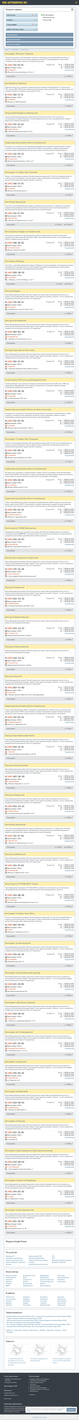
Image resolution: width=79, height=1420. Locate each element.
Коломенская (27, 1283)
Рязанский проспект (47, 1281)
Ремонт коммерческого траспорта (37, 1383)
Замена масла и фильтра (14, 1260)
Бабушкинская (28, 1286)
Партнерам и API (10, 1386)
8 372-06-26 (14, 391)
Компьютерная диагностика (38, 1264)
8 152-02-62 (14, 124)
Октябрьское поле (29, 1275)
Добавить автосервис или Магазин (13, 1379)
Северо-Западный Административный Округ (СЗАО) (24, 1318)
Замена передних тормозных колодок (16, 1263)
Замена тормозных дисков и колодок (38, 1261)
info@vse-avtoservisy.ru (11, 1395)
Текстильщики (10, 1299)
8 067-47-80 (14, 687)
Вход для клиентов (10, 1382)
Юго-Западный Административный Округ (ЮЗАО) (23, 1324)
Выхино (42, 1283)
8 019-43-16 (14, 746)
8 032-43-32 (14, 598)
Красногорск (34, 1330)
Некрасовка (62, 1305)
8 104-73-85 (14, 865)
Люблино (9, 1305)
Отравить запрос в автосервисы (39, 1379)
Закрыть (71, 1410)
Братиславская (45, 1286)
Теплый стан (27, 1279)
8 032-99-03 (14, 1013)
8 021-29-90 (14, 984)
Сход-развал (15, 49)
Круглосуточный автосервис (38, 1387)
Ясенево (8, 1301)
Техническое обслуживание (38, 1380)
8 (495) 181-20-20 (9, 1393)
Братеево (61, 1297)
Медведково (44, 1275)
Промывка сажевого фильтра (62, 1260)
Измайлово (44, 1299)
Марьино (9, 1281)
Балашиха (9, 1330)
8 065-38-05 (14, 272)
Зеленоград (18, 1330)
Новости (32, 1394)
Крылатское (62, 1303)
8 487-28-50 (14, 776)
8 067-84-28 (14, 331)
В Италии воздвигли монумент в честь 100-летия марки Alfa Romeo (62, 1360)
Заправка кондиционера (14, 1258)
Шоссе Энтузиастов (46, 1279)
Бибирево (26, 1299)
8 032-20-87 (14, 539)
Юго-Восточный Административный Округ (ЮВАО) (24, 1322)
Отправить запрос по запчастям (39, 1389)
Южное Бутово (45, 1305)
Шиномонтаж (12, 35)
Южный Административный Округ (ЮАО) (53, 1320)
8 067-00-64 (14, 924)
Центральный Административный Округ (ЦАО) (22, 1320)
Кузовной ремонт (14, 39)
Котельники (62, 1281)
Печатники (61, 1275)
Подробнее (69, 70)
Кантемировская (63, 1277)
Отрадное (26, 1297)
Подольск (58, 1330)
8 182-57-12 (14, 94)
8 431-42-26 (14, 569)
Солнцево (43, 1301)
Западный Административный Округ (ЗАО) (55, 1324)
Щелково (10, 1332)
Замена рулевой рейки (36, 1258)
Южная (25, 1281)
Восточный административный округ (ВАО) (46, 1326)
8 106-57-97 (14, 183)
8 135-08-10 (14, 302)
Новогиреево (62, 1301)
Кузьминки (44, 1297)
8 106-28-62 (14, 242)
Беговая (8, 1283)
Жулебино (61, 1279)
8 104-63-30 (14, 954)
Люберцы (42, 1330)
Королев (26, 1330)
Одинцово (50, 1330)
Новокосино (62, 1299)
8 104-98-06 (14, 895)
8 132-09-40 (14, 450)
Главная (6, 49)
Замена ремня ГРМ (35, 1256)
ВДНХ (8, 1286)
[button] (39, 1417)
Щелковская (44, 1277)
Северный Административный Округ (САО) (20, 1316)
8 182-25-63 (14, 361)
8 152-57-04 (14, 213)
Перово (25, 1303)
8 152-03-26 (14, 420)
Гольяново (26, 1301)
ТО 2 (53, 1256)
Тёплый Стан (10, 1297)
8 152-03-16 (14, 64)
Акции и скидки (13, 44)
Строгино (43, 1303)
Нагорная (9, 1279)
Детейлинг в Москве (59, 1262)
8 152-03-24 (14, 509)
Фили (25, 1277)
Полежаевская (11, 1277)
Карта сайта (7, 1398)
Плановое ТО (10, 1256)
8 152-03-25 (14, 153)
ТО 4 (53, 1258)
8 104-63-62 (14, 479)
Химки (64, 1330)
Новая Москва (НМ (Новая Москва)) (19, 1326)
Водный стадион (11, 1275)
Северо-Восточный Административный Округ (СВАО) (53, 1316)
